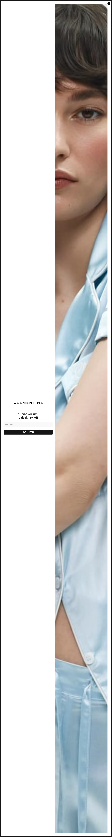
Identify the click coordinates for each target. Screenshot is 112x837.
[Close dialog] (108, 3)
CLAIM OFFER (28, 432)
